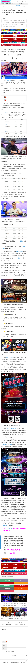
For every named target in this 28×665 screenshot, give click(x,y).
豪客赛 (9, 80)
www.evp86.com (13, 55)
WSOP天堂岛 (17, 258)
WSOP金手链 (7, 112)
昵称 (5, 642)
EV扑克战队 (9, 528)
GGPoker (7, 583)
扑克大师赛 (20, 588)
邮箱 (5, 645)
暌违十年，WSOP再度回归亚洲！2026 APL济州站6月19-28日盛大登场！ (20, 605)
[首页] (26, 655)
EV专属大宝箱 (7, 580)
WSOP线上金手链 (11, 428)
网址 (4, 648)
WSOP (20, 583)
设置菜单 (18, 5)
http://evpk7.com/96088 (19, 528)
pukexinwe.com (17, 536)
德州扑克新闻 (10, 576)
